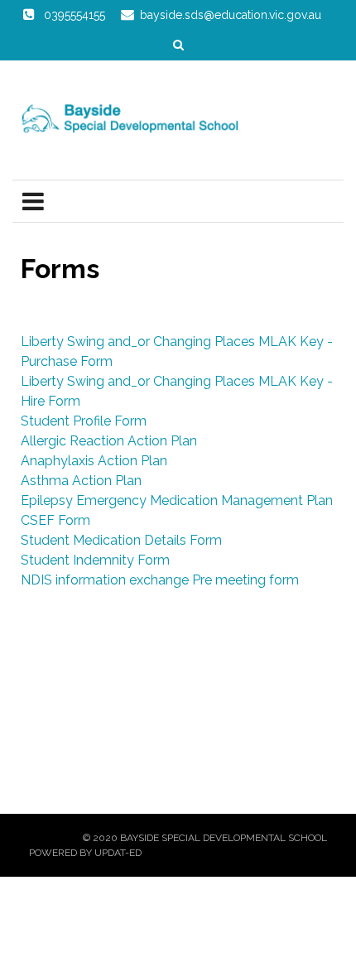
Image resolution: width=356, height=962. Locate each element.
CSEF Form (55, 520)
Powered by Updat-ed (85, 853)
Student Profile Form (84, 421)
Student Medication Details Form (121, 540)
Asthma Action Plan (81, 480)
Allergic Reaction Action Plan (109, 441)
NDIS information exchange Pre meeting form (160, 580)
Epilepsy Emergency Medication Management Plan (177, 500)
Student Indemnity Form (95, 560)
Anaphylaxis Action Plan (94, 461)
